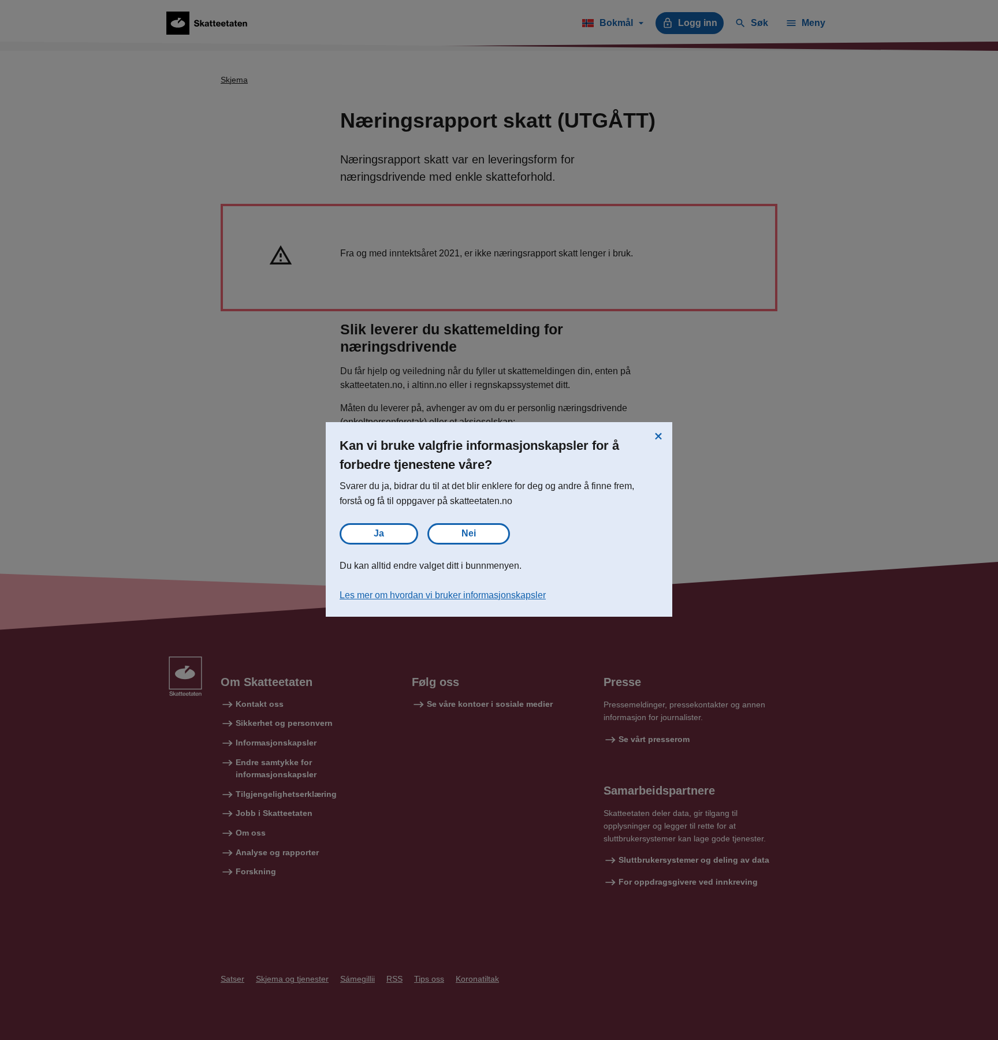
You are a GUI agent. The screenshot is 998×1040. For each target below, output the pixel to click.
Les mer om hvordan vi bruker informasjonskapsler (443, 595)
